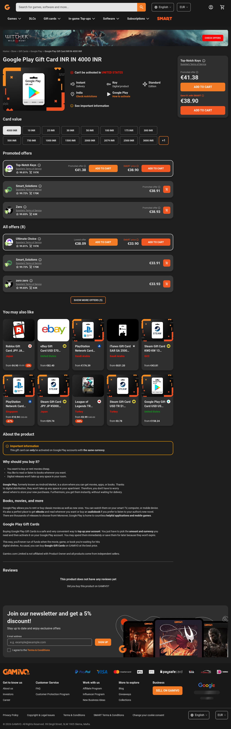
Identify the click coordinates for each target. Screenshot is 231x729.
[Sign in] (210, 7)
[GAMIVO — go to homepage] (7, 7)
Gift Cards (23, 51)
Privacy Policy (10, 715)
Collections (125, 700)
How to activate (121, 96)
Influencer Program (93, 694)
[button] (9, 168)
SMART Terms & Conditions (109, 715)
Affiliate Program (92, 688)
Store (13, 51)
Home (6, 51)
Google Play (36, 51)
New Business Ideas (94, 700)
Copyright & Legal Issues (41, 715)
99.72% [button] (23, 193)
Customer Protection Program (52, 694)
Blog (121, 688)
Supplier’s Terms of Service (29, 169)
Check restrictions (86, 96)
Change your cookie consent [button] (148, 715)
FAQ (38, 688)
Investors (8, 694)
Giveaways (125, 694)
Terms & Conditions (38, 650)
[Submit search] (141, 7)
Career (6, 700)
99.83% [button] (23, 214)
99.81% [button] (23, 172)
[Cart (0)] (222, 7)
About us (8, 688)
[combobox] (76, 7)
